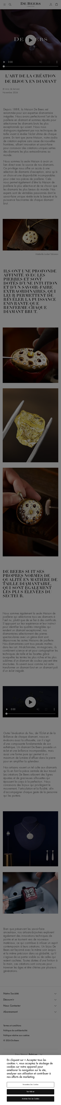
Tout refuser (30, 1092)
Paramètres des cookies (30, 1084)
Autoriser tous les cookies (30, 1099)
